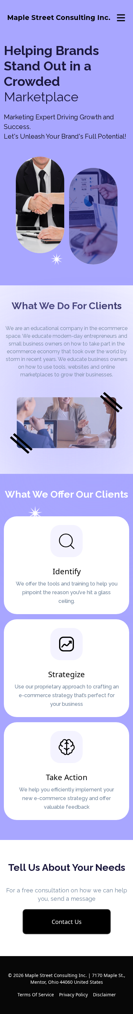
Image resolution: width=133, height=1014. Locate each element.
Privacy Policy (73, 994)
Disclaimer (104, 994)
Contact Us (67, 922)
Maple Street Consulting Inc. (58, 18)
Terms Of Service (35, 994)
